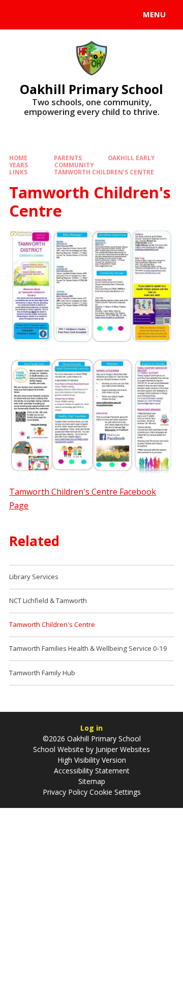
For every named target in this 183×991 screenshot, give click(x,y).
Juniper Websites (123, 749)
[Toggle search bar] (19, 14)
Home (18, 158)
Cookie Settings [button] (115, 792)
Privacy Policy (65, 792)
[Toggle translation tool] (44, 14)
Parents (68, 158)
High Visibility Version (91, 760)
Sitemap (91, 781)
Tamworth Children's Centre (104, 172)
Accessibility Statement (92, 770)
